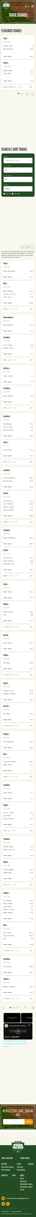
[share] (29, 1025)
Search (6, 156)
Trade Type (7, 166)
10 (5, 66)
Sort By (6, 185)
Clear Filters (26, 247)
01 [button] (10, 1008)
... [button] (21, 1007)
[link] (6, 1025)
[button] (3, 1008)
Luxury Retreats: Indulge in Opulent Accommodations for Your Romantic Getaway (18, 1026)
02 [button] (14, 1007)
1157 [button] (25, 1007)
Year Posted (7, 175)
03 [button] (17, 1007)
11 (5, 41)
